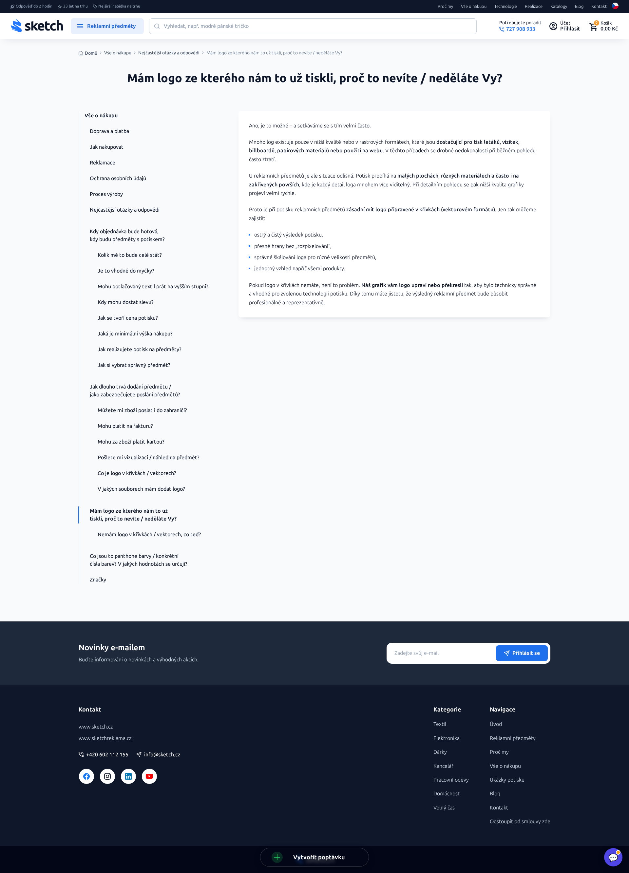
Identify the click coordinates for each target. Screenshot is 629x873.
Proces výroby (106, 194)
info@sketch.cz (162, 755)
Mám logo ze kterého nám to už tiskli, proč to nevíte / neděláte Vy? (133, 515)
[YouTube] (149, 776)
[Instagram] (107, 776)
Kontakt (599, 6)
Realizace (534, 6)
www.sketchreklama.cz (105, 738)
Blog (579, 6)
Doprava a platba (109, 131)
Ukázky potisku (507, 780)
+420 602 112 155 (107, 755)
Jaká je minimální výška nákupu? (135, 334)
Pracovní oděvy (451, 780)
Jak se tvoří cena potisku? (128, 318)
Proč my (445, 6)
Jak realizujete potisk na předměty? (139, 349)
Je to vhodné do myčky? (126, 271)
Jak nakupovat (107, 147)
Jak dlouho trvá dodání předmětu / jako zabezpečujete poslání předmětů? (135, 391)
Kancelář (443, 766)
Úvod (496, 724)
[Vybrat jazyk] (615, 6)
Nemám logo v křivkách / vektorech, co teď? (149, 534)
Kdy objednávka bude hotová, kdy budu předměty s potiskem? (127, 235)
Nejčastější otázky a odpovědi (169, 53)
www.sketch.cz (96, 727)
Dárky (440, 752)
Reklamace (102, 163)
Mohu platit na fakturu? (125, 426)
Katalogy (558, 6)
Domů (91, 53)
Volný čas (444, 808)
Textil (439, 724)
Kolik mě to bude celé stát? (130, 255)
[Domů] (36, 26)
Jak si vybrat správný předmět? (134, 365)
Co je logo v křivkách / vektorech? (137, 473)
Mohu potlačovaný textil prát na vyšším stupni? (153, 286)
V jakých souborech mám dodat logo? (141, 489)
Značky (98, 580)
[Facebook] (86, 776)
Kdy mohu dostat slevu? (126, 302)
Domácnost (446, 793)
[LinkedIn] (128, 776)
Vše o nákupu (473, 6)
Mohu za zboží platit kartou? (131, 442)
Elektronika (446, 738)
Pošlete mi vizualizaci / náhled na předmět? (149, 457)
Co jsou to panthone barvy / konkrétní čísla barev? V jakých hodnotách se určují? (138, 560)
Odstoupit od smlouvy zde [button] (520, 821)
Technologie (505, 6)
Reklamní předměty (513, 738)
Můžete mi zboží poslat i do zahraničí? (142, 410)
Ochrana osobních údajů (118, 178)
